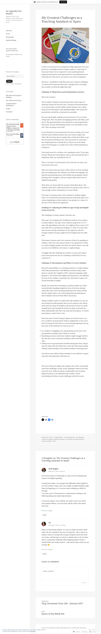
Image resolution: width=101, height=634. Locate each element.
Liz (50, 523)
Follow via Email (12, 72)
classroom (45, 439)
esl (66, 439)
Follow (9, 81)
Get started (63, 2)
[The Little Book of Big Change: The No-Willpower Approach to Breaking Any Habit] (21, 125)
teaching (70, 439)
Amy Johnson (10, 131)
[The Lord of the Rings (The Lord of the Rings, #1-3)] (21, 135)
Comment (83, 582)
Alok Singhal (53, 469)
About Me (9, 30)
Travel (8, 34)
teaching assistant (78, 439)
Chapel (8, 109)
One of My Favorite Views (13, 100)
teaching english (46, 441)
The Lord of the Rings (12, 134)
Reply (45, 515)
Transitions (9, 112)
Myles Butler (59, 437)
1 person (50, 510)
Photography (10, 37)
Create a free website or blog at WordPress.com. (56, 628)
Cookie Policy (33, 631)
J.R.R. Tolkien (10, 135)
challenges (80, 437)
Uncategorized (70, 437)
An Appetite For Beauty (14, 12)
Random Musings (11, 40)
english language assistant (56, 439)
